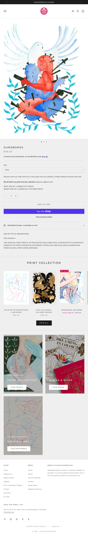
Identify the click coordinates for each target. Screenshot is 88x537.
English (55, 526)
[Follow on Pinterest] (23, 519)
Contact (30, 481)
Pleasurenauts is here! (44, 2)
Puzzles (6, 489)
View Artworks (19, 449)
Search (30, 474)
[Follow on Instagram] (11, 519)
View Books (58, 387)
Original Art (8, 474)
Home (30, 470)
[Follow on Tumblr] (29, 519)
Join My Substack (34, 478)
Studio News (32, 485)
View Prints (17, 387)
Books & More (9, 478)
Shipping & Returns (35, 489)
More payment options (44, 217)
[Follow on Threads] (17, 519)
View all (44, 323)
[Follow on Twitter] (5, 519)
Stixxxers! (7, 493)
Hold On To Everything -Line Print (16, 311)
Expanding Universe (71, 310)
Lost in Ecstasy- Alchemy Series (44, 311)
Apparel (6, 481)
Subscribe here (9, 512)
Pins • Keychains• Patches (13, 485)
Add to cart (44, 204)
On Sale (6, 497)
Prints (6, 470)
